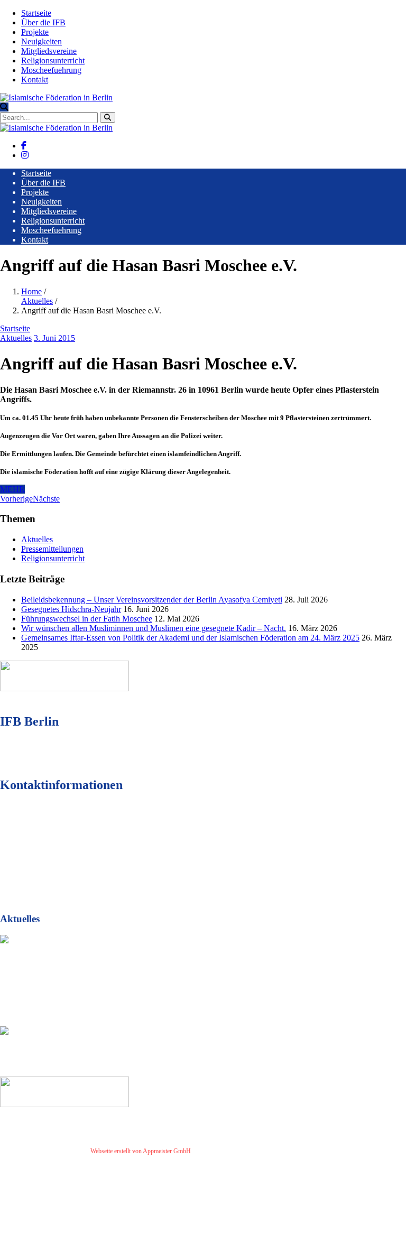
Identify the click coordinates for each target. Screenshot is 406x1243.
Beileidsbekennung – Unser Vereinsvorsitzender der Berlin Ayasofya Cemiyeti (151, 599)
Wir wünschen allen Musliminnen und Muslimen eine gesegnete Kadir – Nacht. (153, 628)
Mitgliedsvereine (49, 51)
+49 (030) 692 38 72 (63, 843)
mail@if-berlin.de (60, 862)
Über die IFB (43, 22)
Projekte (35, 31)
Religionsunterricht (53, 60)
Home (31, 291)
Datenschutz (242, 1151)
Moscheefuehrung (51, 70)
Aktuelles (37, 300)
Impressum (209, 1151)
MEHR (12, 489)
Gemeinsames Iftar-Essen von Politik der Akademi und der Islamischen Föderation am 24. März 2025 (190, 637)
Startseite (36, 12)
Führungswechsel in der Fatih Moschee (86, 618)
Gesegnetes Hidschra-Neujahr (71, 609)
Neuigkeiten (41, 41)
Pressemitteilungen (52, 548)
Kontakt (34, 79)
